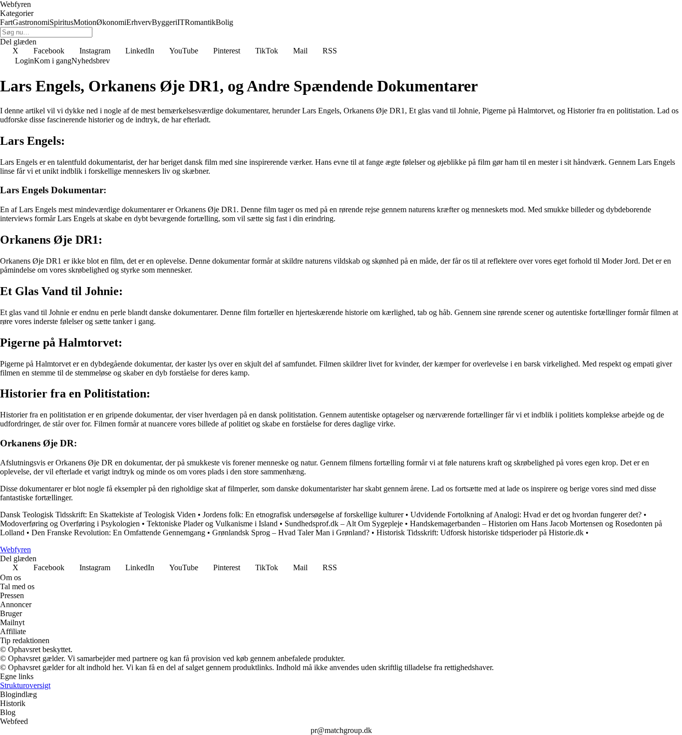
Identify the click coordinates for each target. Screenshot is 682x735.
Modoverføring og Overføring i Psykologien (70, 523)
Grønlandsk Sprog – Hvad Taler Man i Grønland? (290, 532)
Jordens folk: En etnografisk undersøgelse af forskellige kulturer (303, 514)
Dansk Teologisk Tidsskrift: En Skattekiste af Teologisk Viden (98, 514)
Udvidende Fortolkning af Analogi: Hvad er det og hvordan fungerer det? (526, 514)
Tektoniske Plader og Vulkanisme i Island (212, 523)
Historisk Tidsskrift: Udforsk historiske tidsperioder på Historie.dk (480, 532)
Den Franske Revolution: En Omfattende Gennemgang (118, 532)
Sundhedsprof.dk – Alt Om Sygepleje (344, 523)
